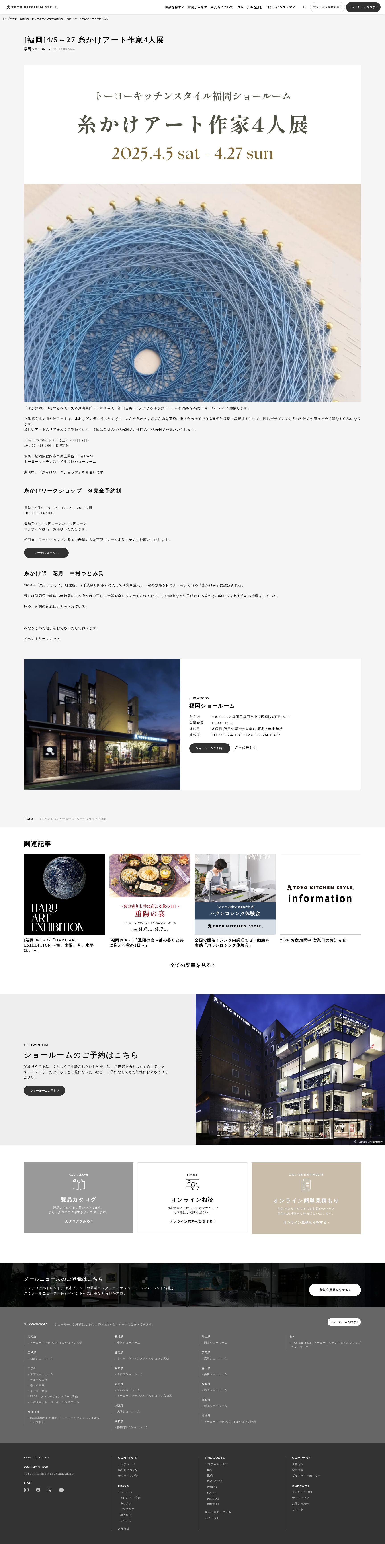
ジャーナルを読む (250, 7)
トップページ (10, 18)
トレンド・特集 (130, 1497)
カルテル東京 (38, 1379)
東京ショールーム (41, 1374)
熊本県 (206, 1399)
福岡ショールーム (215, 1390)
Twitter (50, 1490)
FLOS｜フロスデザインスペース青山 (54, 1396)
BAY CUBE (214, 1481)
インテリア (127, 1509)
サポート (298, 1509)
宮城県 (32, 1352)
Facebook (38, 1490)
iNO (210, 1469)
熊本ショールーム (215, 1405)
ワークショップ (87, 818)
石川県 (119, 1336)
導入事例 (126, 1515)
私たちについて (222, 7)
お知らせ (25, 18)
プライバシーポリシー (306, 1475)
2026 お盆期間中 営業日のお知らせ (313, 940)
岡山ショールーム (215, 1342)
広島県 (206, 1352)
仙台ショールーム (41, 1358)
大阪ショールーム (128, 1411)
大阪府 (119, 1405)
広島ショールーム (215, 1358)
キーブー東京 (38, 1391)
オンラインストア (279, 7)
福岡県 (206, 1384)
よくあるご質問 (302, 1492)
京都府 (119, 1384)
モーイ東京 (37, 1385)
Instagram (26, 1490)
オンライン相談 (128, 1475)
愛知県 (119, 1368)
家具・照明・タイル (218, 1512)
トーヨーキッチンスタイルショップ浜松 (143, 1358)
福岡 (103, 818)
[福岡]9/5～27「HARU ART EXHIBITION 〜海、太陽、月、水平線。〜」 (59, 945)
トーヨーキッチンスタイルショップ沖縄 (230, 1421)
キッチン (126, 1503)
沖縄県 (206, 1415)
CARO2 (212, 1493)
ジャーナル (125, 1492)
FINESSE (213, 1504)
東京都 (32, 1368)
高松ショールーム (215, 1374)
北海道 (32, 1336)
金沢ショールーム (128, 1342)
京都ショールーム (128, 1390)
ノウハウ (126, 1520)
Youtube (61, 1490)
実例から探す (197, 7)
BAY (210, 1475)
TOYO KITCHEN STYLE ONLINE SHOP (48, 1473)
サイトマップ (300, 1497)
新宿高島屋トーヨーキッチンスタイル (54, 1402)
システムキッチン (216, 1464)
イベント (47, 818)
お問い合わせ (300, 1503)
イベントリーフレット (42, 638)
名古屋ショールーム (130, 1374)
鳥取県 (119, 1421)
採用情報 (298, 1470)
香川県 (206, 1368)
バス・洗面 (212, 1517)
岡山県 (206, 1336)
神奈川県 (33, 1411)
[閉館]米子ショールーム (132, 1427)
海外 (292, 1336)
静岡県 (119, 1352)
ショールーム (65, 818)
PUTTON (213, 1498)
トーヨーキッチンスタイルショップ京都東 (144, 1395)
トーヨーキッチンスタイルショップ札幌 (56, 1342)
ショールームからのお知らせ (48, 18)
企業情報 (298, 1464)
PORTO (212, 1487)
